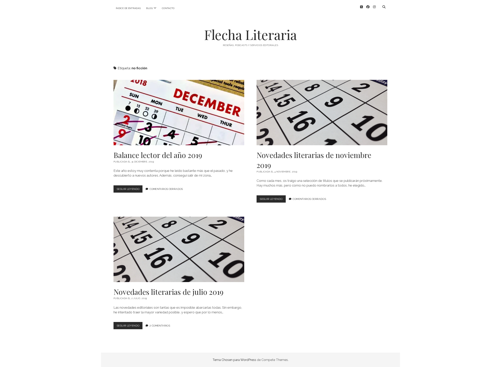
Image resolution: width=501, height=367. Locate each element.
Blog (149, 8)
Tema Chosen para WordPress (234, 360)
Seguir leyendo (129, 190)
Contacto (168, 8)
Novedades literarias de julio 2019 (179, 249)
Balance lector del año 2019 (179, 112)
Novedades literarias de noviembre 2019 (322, 112)
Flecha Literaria (250, 34)
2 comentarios (160, 325)
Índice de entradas (128, 8)
